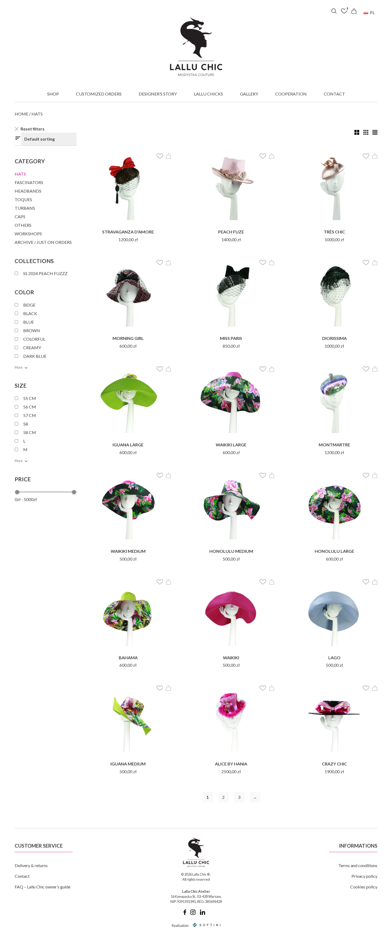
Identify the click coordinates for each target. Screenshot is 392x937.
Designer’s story (158, 93)
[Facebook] (184, 913)
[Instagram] (193, 913)
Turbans (25, 208)
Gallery (249, 93)
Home (21, 113)
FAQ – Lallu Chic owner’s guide (42, 886)
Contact (334, 93)
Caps (20, 216)
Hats (20, 173)
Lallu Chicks (208, 93)
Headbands (28, 190)
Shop (53, 93)
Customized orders (99, 93)
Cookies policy (363, 886)
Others (23, 225)
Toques (23, 199)
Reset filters (33, 128)
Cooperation (291, 93)
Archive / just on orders (43, 242)
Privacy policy (364, 876)
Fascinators (29, 182)
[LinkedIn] (202, 913)
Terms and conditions (357, 865)
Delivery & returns (31, 865)
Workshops (28, 233)
